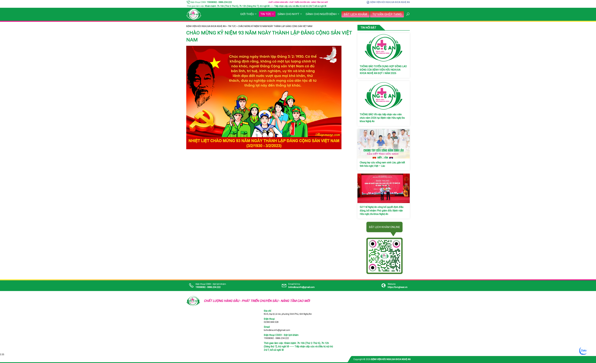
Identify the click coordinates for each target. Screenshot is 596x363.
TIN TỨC (265, 14)
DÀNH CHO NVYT (288, 14)
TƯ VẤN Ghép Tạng (387, 14)
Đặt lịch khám (355, 14)
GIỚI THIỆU (247, 14)
